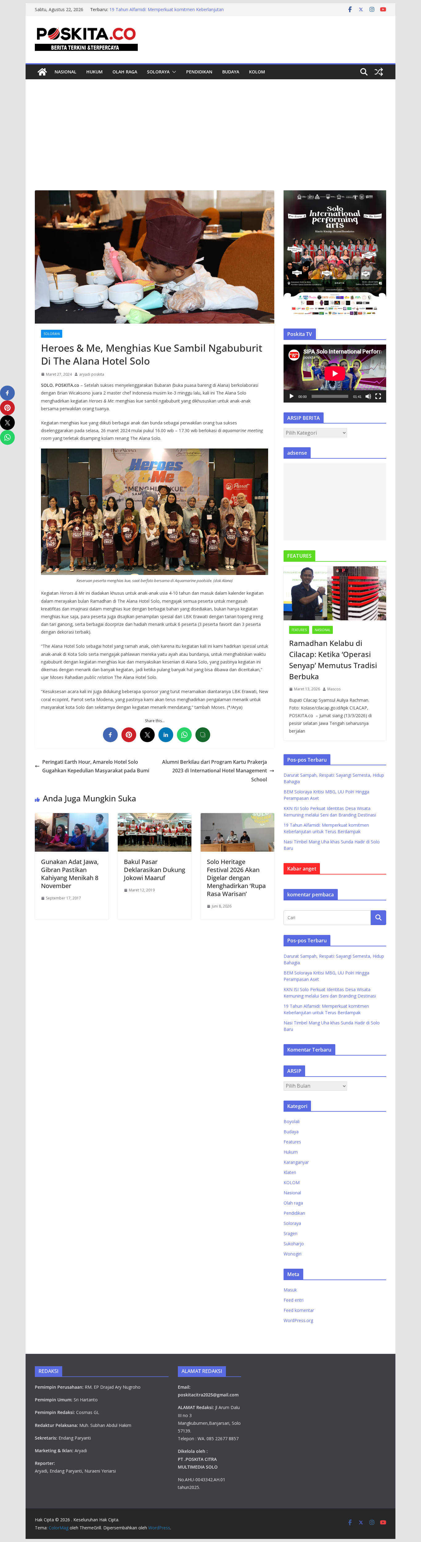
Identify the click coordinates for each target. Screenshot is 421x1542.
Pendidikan (199, 72)
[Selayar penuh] (378, 396)
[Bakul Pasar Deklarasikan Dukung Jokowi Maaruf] (154, 817)
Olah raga (124, 72)
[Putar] (291, 396)
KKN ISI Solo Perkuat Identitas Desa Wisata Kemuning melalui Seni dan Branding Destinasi (163, 12)
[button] (173, 72)
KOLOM (257, 72)
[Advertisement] (210, 144)
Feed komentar (299, 1310)
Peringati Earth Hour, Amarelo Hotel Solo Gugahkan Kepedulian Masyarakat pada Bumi (95, 766)
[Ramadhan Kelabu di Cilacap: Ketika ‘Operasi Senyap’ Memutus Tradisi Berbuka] (335, 593)
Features (299, 630)
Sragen (290, 1233)
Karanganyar (296, 1162)
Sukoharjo (294, 1243)
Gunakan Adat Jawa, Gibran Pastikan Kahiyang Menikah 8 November (70, 874)
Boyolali (292, 1121)
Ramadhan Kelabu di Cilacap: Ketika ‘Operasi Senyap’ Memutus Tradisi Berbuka (333, 659)
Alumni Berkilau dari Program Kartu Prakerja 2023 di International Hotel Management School (214, 771)
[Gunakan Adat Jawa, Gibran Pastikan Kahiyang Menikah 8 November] (71, 817)
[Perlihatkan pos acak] (378, 71)
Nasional (65, 72)
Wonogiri (292, 1254)
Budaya (230, 72)
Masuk (290, 1290)
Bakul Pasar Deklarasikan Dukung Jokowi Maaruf (154, 870)
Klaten (290, 1172)
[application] (335, 373)
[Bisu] (368, 396)
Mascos (334, 689)
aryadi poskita (91, 374)
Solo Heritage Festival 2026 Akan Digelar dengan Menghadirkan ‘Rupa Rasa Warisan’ (236, 878)
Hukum (94, 72)
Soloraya (158, 72)
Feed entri (294, 1300)
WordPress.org (298, 1320)
